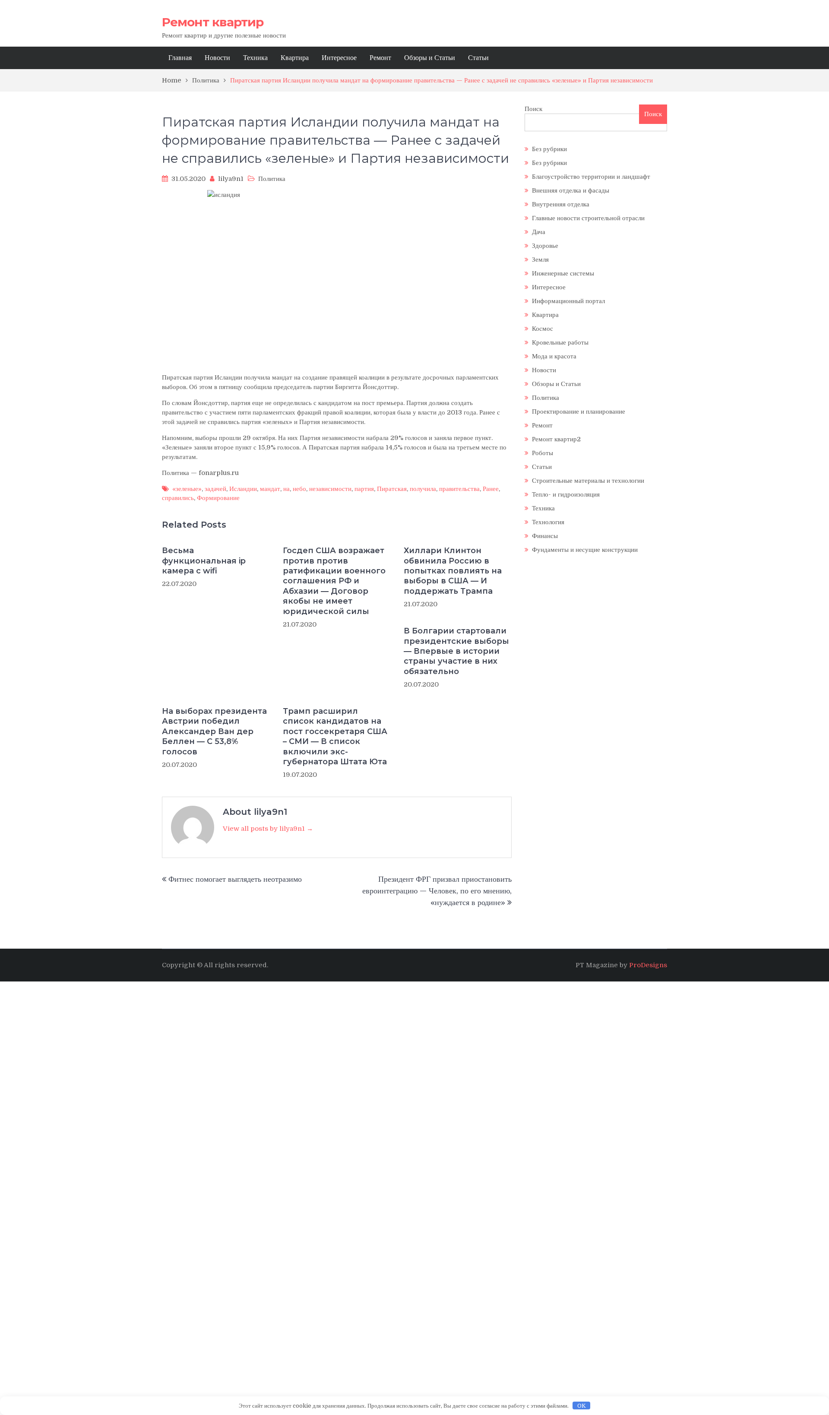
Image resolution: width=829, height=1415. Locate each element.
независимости (330, 489)
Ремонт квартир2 (556, 439)
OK (581, 1405)
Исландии (243, 489)
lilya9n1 (231, 179)
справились (178, 498)
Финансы (545, 536)
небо (299, 489)
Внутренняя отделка (560, 204)
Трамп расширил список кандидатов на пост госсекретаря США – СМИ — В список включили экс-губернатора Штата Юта (335, 736)
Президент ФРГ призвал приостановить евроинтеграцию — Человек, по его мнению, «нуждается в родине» (437, 891)
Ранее (491, 489)
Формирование (218, 498)
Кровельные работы (560, 342)
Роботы (542, 453)
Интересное (339, 58)
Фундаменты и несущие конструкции (585, 550)
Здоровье (545, 246)
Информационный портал (568, 301)
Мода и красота (554, 356)
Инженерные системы (563, 273)
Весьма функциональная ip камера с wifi (204, 561)
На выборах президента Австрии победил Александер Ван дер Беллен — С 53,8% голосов (214, 731)
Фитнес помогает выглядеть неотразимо (235, 879)
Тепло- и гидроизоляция (566, 494)
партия (364, 489)
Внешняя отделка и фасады (570, 190)
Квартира (295, 58)
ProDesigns (648, 965)
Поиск (533, 109)
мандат (270, 489)
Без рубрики (549, 149)
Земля (540, 259)
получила (423, 489)
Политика (271, 179)
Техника (255, 58)
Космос (542, 328)
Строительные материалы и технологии (588, 480)
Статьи (478, 58)
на (286, 489)
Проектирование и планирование (578, 411)
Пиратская (392, 489)
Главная (180, 58)
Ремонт (380, 58)
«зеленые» (187, 489)
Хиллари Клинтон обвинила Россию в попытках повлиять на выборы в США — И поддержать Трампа (453, 571)
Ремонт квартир (212, 22)
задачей (215, 489)
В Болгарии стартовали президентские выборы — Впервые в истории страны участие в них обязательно (456, 651)
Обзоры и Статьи (429, 58)
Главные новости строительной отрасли (588, 218)
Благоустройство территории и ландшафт (591, 176)
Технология (548, 522)
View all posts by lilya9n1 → (268, 829)
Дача (538, 232)
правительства (459, 489)
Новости (217, 58)
